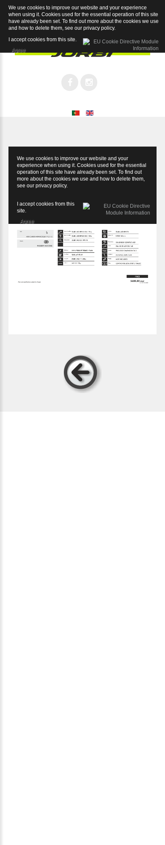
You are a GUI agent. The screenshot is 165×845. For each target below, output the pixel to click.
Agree (27, 220)
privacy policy (51, 186)
